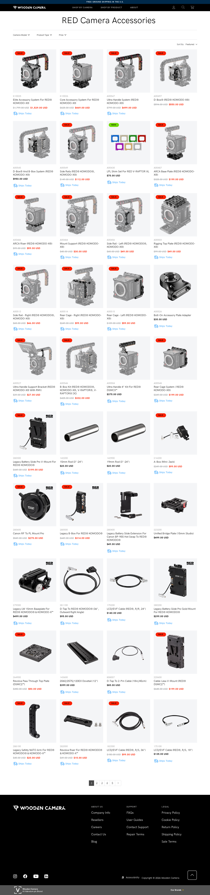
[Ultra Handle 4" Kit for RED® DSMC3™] (128, 358)
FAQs (130, 813)
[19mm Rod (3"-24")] (128, 433)
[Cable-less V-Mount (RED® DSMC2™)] (175, 652)
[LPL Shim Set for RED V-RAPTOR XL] (128, 142)
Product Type (43, 35)
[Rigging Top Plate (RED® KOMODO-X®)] (175, 214)
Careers (96, 827)
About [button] (134, 7)
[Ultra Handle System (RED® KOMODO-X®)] (128, 71)
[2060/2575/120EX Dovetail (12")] (81, 652)
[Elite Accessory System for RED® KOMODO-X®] (34, 71)
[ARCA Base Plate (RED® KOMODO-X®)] (175, 142)
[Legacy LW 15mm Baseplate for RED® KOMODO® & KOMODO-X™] (34, 580)
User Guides (134, 820)
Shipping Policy (171, 834)
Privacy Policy (171, 813)
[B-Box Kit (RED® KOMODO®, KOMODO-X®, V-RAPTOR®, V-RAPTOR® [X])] (81, 358)
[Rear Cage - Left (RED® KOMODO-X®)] (128, 286)
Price (61, 35)
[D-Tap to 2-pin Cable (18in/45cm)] (128, 652)
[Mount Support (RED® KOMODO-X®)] (81, 214)
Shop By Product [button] (111, 7)
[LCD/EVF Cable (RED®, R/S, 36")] (128, 721)
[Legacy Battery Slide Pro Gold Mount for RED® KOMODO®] (175, 580)
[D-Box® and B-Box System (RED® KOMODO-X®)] (34, 142)
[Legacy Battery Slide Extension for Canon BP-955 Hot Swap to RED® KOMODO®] (128, 504)
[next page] (118, 783)
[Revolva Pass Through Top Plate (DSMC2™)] (34, 652)
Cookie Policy (170, 820)
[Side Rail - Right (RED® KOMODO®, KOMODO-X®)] (34, 286)
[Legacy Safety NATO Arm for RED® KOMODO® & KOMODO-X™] (34, 721)
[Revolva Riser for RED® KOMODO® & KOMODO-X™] (81, 721)
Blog (94, 841)
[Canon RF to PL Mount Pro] (34, 504)
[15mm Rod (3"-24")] (81, 433)
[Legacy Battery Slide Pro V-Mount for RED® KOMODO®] (34, 433)
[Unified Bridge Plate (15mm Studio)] (175, 504)
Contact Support (137, 827)
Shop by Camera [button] (82, 7)
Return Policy (170, 827)
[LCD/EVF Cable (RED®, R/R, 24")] (128, 580)
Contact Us (98, 834)
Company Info (100, 813)
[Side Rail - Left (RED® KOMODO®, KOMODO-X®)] (128, 214)
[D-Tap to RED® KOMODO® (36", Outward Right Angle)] (81, 580)
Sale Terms (169, 841)
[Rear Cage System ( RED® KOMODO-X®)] (175, 358)
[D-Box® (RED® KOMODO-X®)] (175, 71)
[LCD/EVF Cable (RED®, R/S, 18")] (175, 721)
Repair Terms (135, 834)
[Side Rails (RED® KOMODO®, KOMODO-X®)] (81, 142)
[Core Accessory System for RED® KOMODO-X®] (81, 71)
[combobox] (191, 44)
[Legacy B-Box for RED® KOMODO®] (81, 504)
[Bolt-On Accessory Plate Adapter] (175, 286)
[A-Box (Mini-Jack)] (175, 433)
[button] (183, 7)
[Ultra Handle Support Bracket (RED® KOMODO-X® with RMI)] (34, 358)
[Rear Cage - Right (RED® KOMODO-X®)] (81, 286)
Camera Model (20, 35)
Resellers (97, 820)
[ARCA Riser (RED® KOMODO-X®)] (34, 214)
